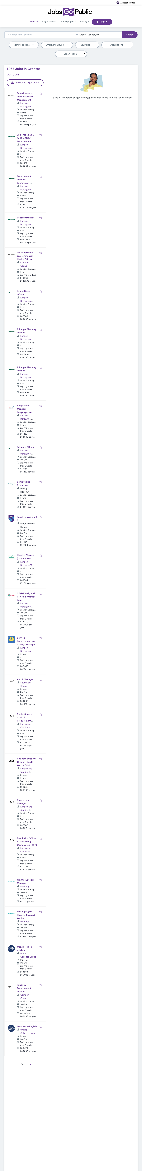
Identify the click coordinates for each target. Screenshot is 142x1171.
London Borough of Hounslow (25, 106)
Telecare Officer (25, 447)
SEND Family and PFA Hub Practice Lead (26, 596)
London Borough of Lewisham (25, 651)
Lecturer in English (27, 1026)
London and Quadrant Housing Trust (27, 727)
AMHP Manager (25, 679)
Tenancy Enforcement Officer (24, 988)
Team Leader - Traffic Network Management (25, 96)
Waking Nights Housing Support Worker (26, 915)
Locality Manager (26, 217)
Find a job (34, 21)
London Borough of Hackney (25, 148)
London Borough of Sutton (25, 606)
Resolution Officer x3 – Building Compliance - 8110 (27, 841)
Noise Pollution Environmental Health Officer (25, 256)
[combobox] (39, 34)
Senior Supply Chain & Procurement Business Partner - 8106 (27, 721)
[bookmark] (41, 94)
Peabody (24, 886)
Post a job (84, 21)
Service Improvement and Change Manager (26, 641)
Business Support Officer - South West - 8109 (26, 762)
